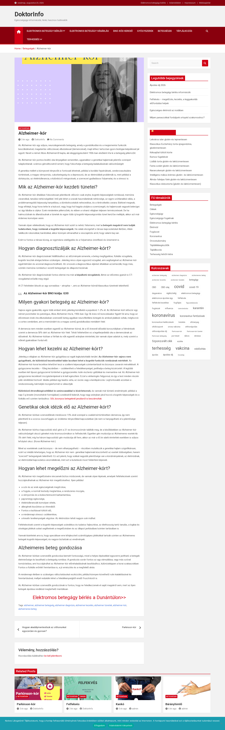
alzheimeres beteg (27, 609)
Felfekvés (72, 704)
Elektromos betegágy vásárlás (89, 31)
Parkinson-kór (129, 627)
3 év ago (25, 139)
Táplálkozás (184, 31)
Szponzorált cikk (162, 341)
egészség (171, 293)
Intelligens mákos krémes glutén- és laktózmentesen (176, 175)
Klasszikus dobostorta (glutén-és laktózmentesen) (175, 184)
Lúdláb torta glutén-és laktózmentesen (169, 161)
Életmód (154, 227)
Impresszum (190, 3)
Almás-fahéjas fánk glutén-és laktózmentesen (173, 179)
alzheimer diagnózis (65, 605)
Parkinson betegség (159, 336)
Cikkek (153, 209)
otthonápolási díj (159, 331)
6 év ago (172, 709)
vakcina (182, 348)
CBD (154, 287)
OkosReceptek (164, 132)
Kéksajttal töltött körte (161, 152)
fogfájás (177, 303)
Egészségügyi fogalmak (162, 218)
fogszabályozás (192, 303)
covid (179, 286)
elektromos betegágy (190, 293)
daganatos (157, 293)
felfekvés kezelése (160, 303)
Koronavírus (156, 236)
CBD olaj (165, 287)
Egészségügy (156, 213)
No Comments (57, 139)
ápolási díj (168, 354)
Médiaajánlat (204, 3)
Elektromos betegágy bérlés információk (170, 92)
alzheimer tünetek (103, 605)
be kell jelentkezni (53, 655)
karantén (198, 308)
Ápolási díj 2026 (158, 85)
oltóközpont (157, 327)
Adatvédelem (175, 3)
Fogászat (154, 231)
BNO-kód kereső (123, 31)
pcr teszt (175, 336)
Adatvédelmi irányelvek (120, 725)
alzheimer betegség (44, 605)
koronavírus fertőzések (192, 316)
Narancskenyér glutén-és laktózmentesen (171, 170)
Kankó (120, 704)
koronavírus (163, 315)
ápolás (155, 355)
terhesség (161, 348)
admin (135, 709)
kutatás (182, 322)
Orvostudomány (158, 240)
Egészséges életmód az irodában (166, 110)
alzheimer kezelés (84, 605)
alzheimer (29, 605)
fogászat (156, 308)
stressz (197, 336)
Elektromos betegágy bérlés (153, 3)
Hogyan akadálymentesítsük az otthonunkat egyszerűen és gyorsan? (44, 629)
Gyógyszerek (145, 31)
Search (205, 63)
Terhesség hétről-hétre (161, 254)
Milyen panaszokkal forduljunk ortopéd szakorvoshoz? (177, 117)
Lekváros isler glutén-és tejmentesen (168, 139)
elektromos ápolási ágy (162, 298)
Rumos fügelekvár (159, 157)
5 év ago (123, 709)
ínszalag (181, 355)
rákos (186, 336)
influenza (169, 308)
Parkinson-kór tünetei (194, 331)
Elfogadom (99, 725)
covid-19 (194, 287)
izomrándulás (183, 309)
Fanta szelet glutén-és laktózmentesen (169, 166)
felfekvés (182, 298)
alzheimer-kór (120, 605)
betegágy (193, 280)
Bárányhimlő (173, 704)
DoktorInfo (29, 14)
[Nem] (221, 723)
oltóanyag (194, 322)
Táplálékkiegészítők (159, 245)
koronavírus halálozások (163, 322)
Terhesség (33, 39)
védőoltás (200, 348)
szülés (180, 341)
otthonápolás (191, 327)
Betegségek (165, 31)
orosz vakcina (174, 327)
